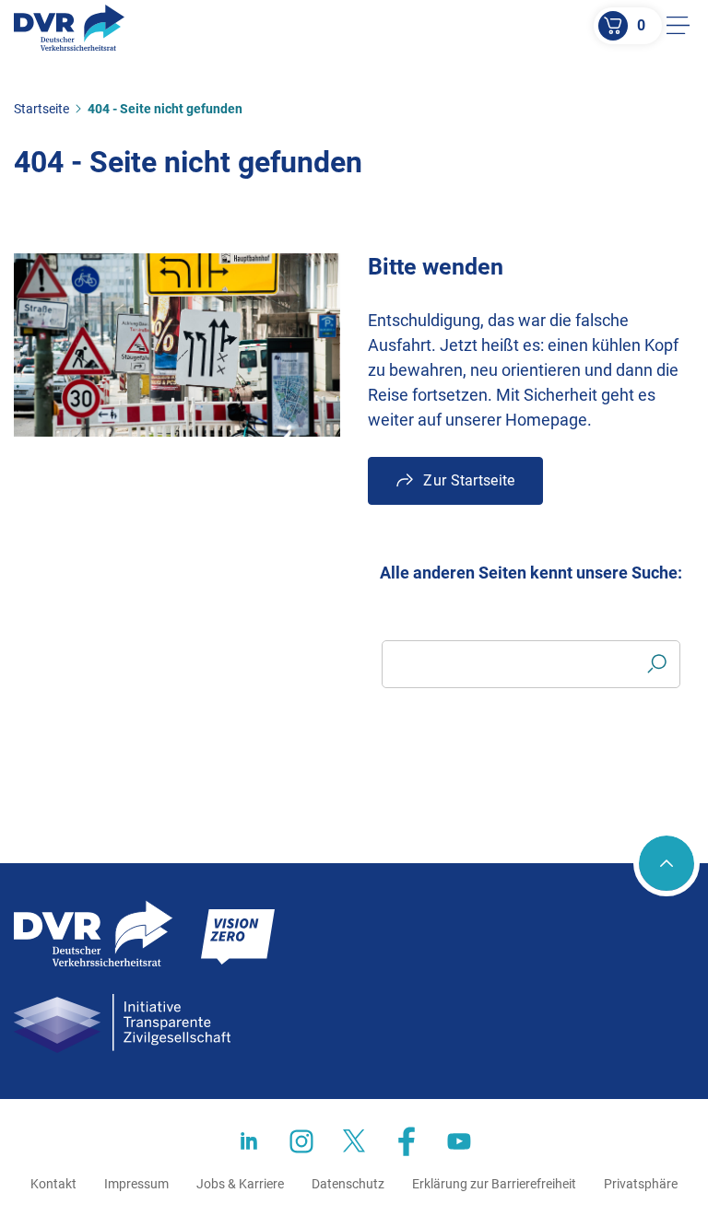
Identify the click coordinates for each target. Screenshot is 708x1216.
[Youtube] (459, 1141)
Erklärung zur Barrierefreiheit (494, 1183)
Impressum (136, 1183)
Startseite (41, 108)
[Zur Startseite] (69, 28)
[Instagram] (301, 1141)
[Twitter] (354, 1141)
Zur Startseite (468, 480)
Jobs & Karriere (240, 1183)
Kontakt (53, 1183)
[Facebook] (406, 1141)
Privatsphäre (641, 1183)
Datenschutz (348, 1183)
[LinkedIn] (249, 1141)
